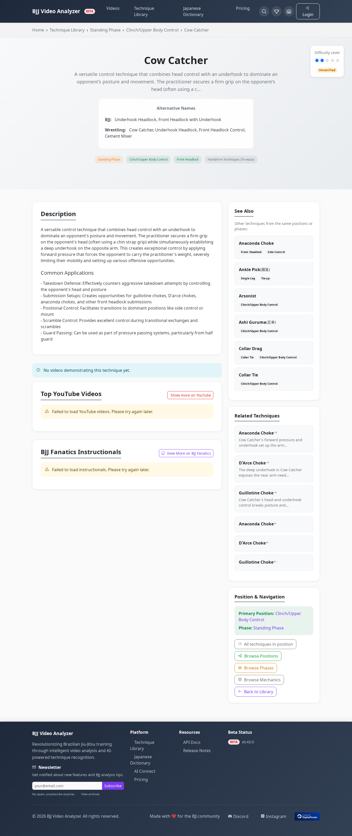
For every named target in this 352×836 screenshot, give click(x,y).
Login (308, 14)
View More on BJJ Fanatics (188, 453)
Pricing (243, 8)
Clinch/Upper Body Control (152, 30)
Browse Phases (258, 668)
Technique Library (144, 11)
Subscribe (113, 785)
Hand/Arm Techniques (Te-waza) (231, 159)
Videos (113, 8)
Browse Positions (260, 656)
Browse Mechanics (262, 680)
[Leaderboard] (276, 11)
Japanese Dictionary (193, 11)
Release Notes (197, 750)
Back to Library (258, 692)
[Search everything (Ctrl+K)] (264, 11)
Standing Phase (105, 30)
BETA (89, 11)
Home (38, 30)
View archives (90, 794)
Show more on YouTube (191, 395)
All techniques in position (268, 644)
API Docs (191, 742)
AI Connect (144, 771)
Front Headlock (187, 159)
